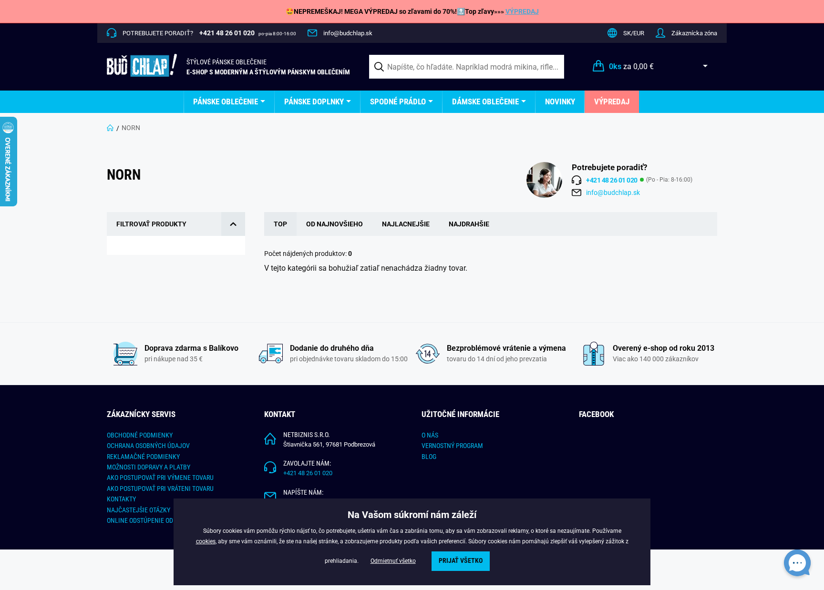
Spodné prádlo (398, 101)
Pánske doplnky (314, 101)
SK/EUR (633, 33)
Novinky (560, 101)
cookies (206, 541)
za (631, 66)
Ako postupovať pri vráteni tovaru (160, 488)
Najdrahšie (469, 224)
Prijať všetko (461, 561)
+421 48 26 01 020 (307, 473)
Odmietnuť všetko (393, 561)
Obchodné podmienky (140, 435)
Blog (429, 456)
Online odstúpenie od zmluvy (152, 520)
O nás (430, 435)
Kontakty (121, 499)
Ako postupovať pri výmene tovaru (160, 477)
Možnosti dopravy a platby (148, 467)
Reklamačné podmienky (143, 456)
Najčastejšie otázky (138, 510)
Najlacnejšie (406, 224)
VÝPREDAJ (522, 11)
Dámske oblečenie (485, 101)
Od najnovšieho (334, 224)
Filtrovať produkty (151, 224)
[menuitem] (229, 102)
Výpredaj (611, 101)
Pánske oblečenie (225, 101)
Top (280, 224)
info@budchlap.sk (347, 33)
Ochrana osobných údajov (148, 445)
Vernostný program (452, 445)
